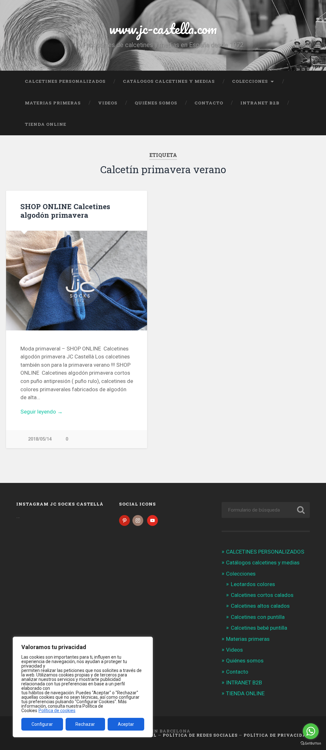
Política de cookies (57, 710)
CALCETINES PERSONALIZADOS (65, 81)
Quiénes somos (156, 103)
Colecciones (250, 81)
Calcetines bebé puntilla (259, 628)
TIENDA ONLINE (45, 124)
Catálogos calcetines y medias (169, 81)
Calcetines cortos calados (262, 595)
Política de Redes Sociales (200, 735)
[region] (83, 687)
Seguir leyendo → (41, 411)
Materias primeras (53, 103)
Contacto (209, 103)
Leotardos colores (253, 584)
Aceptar (126, 724)
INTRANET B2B (260, 103)
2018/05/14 (40, 439)
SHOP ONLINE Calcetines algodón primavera (65, 211)
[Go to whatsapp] (311, 731)
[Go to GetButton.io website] (311, 743)
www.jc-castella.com (163, 28)
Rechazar (85, 724)
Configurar (42, 724)
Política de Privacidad (277, 735)
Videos (107, 103)
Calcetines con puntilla (258, 617)
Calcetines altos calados (260, 606)
